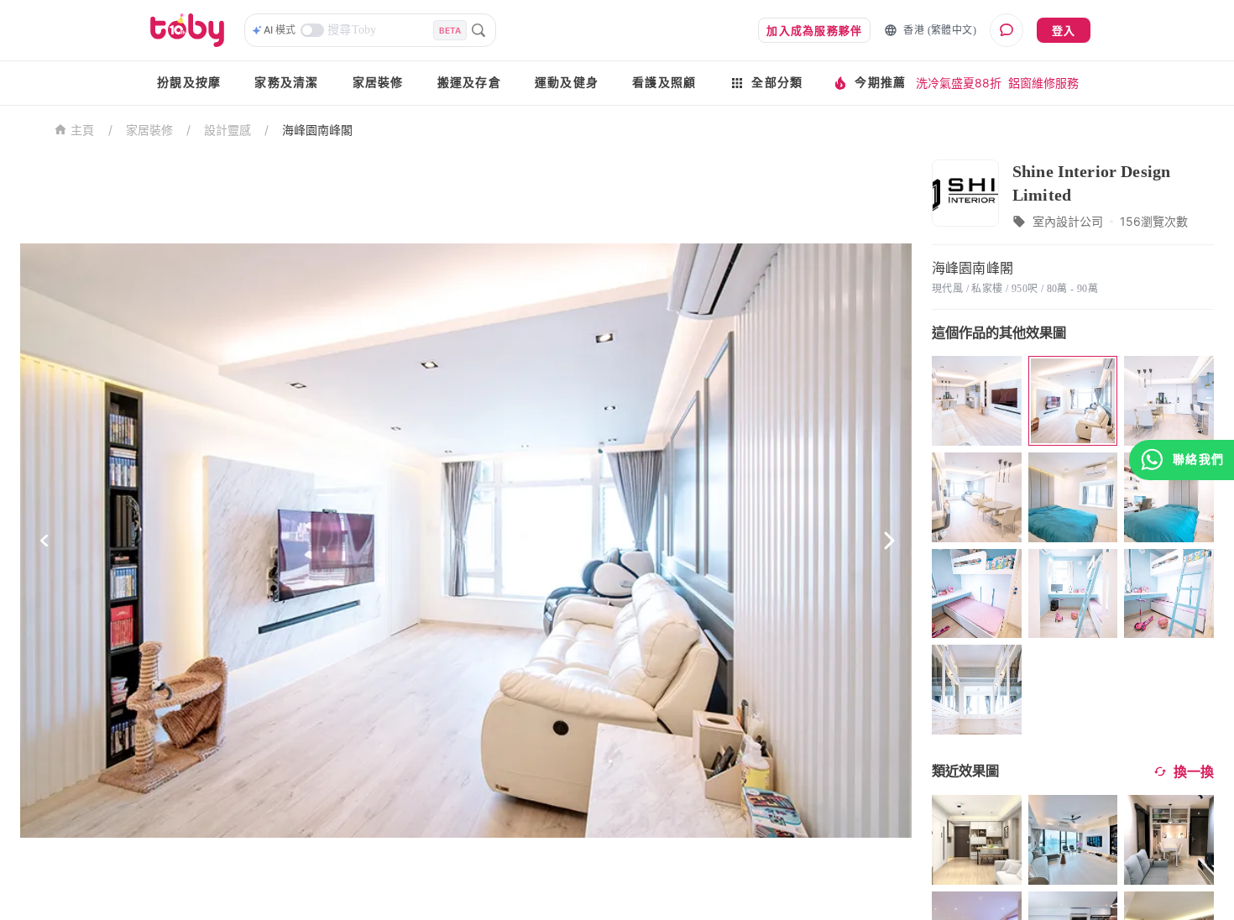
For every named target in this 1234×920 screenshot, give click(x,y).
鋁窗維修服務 (1043, 83)
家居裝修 (378, 82)
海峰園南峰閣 (317, 130)
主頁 (83, 130)
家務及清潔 (286, 82)
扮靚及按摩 (189, 82)
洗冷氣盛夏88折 (958, 83)
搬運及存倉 (469, 82)
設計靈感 (227, 130)
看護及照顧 (664, 82)
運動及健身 (567, 82)
